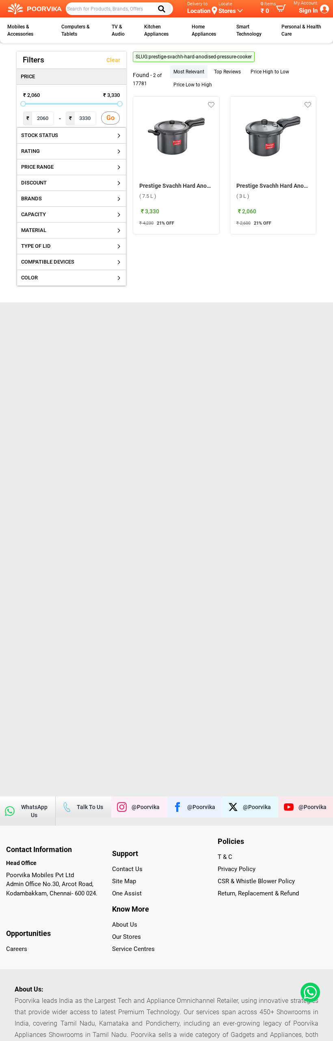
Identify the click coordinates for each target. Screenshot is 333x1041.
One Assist (127, 893)
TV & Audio (118, 30)
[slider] (23, 104)
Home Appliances (204, 30)
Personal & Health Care (301, 30)
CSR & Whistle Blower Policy (256, 881)
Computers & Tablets (75, 30)
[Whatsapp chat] (309, 992)
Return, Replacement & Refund (258, 893)
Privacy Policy (236, 869)
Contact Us (127, 869)
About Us (124, 924)
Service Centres (133, 949)
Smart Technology (249, 30)
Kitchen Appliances (156, 30)
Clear (113, 60)
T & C (225, 857)
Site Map (124, 881)
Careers (16, 949)
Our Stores (126, 936)
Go (110, 118)
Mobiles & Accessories (20, 30)
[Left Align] (164, 9)
